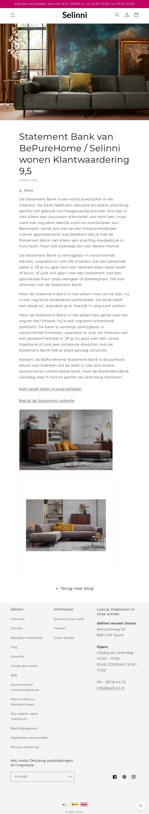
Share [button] (28, 190)
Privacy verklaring (25, 747)
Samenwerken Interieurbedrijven (25, 687)
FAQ (14, 647)
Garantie (17, 656)
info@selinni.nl (111, 688)
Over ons (17, 619)
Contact (17, 628)
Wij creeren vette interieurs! (24, 716)
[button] (12, 15)
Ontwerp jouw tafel (69, 619)
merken (60, 628)
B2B (14, 675)
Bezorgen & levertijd (26, 638)
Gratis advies (64, 638)
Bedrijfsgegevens (24, 728)
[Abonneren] (69, 777)
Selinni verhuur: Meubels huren (23, 701)
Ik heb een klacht (24, 666)
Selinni (79, 812)
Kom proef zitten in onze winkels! (50, 389)
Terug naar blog (77, 588)
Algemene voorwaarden (29, 737)
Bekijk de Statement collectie (46, 401)
